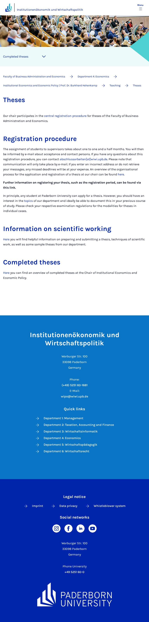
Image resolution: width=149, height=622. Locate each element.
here (121, 174)
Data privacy (68, 506)
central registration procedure (65, 116)
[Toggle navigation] (44, 56)
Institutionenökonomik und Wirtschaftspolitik (50, 9)
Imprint (37, 506)
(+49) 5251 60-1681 (74, 385)
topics (28, 201)
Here (6, 239)
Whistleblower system (110, 506)
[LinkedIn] (80, 528)
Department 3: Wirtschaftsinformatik (71, 431)
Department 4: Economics (62, 438)
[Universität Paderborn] (74, 595)
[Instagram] (56, 528)
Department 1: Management (63, 418)
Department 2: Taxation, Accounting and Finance (79, 425)
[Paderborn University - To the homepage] (8, 7)
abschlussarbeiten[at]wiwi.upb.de (83, 159)
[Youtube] (92, 528)
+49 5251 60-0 (74, 572)
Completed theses (15, 56)
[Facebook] (68, 528)
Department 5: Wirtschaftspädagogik (70, 444)
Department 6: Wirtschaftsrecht (66, 451)
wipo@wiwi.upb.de (74, 396)
